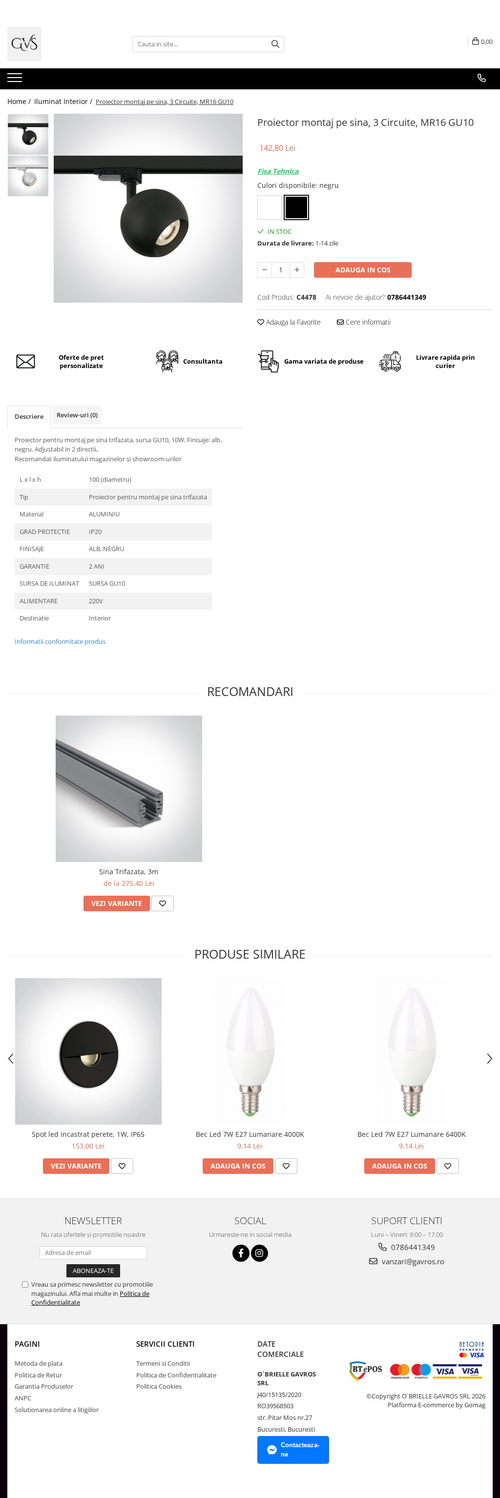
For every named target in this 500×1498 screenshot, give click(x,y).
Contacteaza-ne (300, 1449)
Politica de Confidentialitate (176, 1375)
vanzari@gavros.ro (412, 1261)
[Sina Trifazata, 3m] (129, 789)
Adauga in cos (363, 269)
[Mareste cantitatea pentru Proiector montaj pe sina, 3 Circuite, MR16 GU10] (297, 270)
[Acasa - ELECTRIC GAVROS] (56, 44)
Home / (20, 101)
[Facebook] (241, 1253)
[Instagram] (259, 1253)
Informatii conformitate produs (60, 641)
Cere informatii (367, 322)
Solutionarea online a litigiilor (57, 1409)
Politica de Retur (38, 1375)
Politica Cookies (159, 1386)
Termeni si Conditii (163, 1363)
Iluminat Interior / (64, 101)
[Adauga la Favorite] (162, 903)
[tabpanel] (148, 208)
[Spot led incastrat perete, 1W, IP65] (88, 1051)
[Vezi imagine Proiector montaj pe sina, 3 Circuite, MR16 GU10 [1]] (28, 176)
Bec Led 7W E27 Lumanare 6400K (411, 1134)
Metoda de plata (38, 1363)
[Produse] (15, 80)
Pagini (27, 1344)
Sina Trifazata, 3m (128, 871)
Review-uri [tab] (77, 414)
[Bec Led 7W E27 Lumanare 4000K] (250, 1051)
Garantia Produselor (44, 1386)
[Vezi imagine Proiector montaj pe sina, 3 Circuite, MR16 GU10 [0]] (28, 134)
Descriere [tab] (29, 416)
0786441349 (412, 1247)
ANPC (23, 1398)
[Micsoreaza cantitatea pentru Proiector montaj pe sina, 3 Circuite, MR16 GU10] (264, 270)
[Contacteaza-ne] (482, 78)
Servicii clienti (165, 1344)
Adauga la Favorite (292, 322)
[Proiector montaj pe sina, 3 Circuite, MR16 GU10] (148, 208)
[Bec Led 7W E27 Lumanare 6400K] (411, 1051)
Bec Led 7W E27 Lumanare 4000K (250, 1134)
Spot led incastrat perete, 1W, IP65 (88, 1134)
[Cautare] (275, 44)
